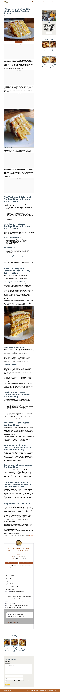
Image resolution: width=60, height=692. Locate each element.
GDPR (55, 690)
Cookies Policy (51, 690)
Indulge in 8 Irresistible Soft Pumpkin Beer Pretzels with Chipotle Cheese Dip (15, 649)
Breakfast (29, 1)
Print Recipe (12, 562)
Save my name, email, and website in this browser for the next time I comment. (19, 681)
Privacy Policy (42, 690)
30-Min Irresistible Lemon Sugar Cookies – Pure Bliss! (45, 65)
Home (24, 1)
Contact (52, 1)
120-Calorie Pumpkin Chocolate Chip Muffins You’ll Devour (6, 648)
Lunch (38, 1)
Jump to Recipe (19, 42)
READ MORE (49, 32)
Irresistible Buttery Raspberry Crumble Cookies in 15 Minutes (52, 52)
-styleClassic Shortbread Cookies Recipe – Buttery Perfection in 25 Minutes (45, 52)
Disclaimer (46, 690)
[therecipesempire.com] (6, 2)
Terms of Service (36, 690)
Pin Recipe (26, 562)
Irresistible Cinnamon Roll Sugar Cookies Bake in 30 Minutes (53, 65)
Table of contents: (9, 147)
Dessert (42, 1)
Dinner (33, 1)
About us (47, 1)
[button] (56, 2)
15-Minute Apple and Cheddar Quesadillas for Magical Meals (22, 648)
